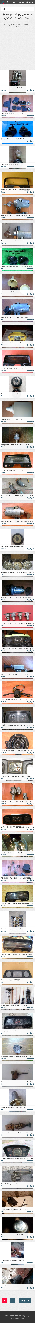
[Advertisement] (17, 47)
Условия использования (12, 1317)
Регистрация (20, 2)
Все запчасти (8, 24)
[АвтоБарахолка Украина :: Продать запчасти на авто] (3, 2)
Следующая (25, 1301)
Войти (31, 2)
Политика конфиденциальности (15, 1315)
